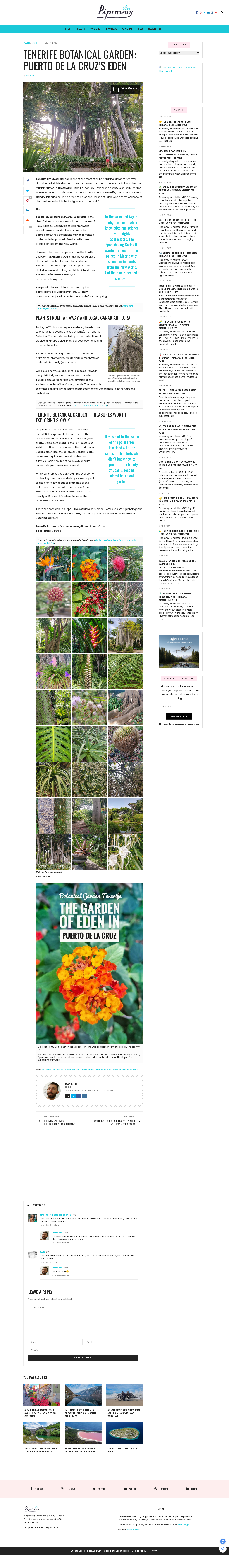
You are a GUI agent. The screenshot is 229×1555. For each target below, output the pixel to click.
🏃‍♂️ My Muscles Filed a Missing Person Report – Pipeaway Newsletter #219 (175, 596)
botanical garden (51, 1069)
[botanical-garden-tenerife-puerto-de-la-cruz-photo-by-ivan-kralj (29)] (125, 852)
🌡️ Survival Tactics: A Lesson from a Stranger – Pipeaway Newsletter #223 (179, 357)
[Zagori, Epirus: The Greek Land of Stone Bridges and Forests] (41, 1433)
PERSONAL (127, 28)
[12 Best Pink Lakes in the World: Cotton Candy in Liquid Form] (83, 1433)
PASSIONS (95, 28)
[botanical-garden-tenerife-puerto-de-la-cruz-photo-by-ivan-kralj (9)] (125, 635)
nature (107, 1069)
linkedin (194, 1489)
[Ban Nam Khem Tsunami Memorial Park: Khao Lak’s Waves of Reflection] (124, 1395)
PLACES (81, 28)
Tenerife (134, 1069)
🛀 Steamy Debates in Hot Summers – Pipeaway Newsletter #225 (179, 254)
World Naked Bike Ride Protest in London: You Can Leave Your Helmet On (178, 465)
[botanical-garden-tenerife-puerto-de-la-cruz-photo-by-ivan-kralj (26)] (125, 816)
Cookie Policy (138, 1550)
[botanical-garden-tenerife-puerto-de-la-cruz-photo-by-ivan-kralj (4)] (53, 599)
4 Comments (38, 1205)
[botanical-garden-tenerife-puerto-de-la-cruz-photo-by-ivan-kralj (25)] (89, 816)
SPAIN (34, 43)
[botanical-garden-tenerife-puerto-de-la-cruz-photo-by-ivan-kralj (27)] (53, 852)
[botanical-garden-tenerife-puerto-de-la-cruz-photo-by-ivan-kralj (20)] (125, 744)
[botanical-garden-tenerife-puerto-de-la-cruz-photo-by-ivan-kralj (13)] (125, 672)
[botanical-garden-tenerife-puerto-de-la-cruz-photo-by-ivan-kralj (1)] (53, 563)
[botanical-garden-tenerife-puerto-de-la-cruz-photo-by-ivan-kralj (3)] (125, 563)
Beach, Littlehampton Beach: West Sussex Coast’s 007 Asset (177, 392)
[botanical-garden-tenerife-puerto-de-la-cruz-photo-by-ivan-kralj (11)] (53, 672)
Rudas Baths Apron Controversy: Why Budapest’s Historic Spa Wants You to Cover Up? (178, 289)
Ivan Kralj (30, 75)
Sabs (42, 1252)
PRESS (140, 28)
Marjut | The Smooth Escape (55, 1215)
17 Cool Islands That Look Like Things (122, 1450)
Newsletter (155, 28)
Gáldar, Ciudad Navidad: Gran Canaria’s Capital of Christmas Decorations (40, 1413)
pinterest (163, 1489)
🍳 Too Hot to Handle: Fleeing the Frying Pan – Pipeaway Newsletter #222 (177, 429)
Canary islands (95, 1069)
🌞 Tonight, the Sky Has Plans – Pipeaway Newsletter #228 (176, 123)
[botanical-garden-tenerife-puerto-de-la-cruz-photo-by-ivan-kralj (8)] (89, 635)
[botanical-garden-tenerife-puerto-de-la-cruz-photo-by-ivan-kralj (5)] (89, 599)
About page (183, 1524)
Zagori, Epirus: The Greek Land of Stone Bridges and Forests (41, 1450)
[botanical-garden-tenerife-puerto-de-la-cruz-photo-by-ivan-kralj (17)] (53, 744)
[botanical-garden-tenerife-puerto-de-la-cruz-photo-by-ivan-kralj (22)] (89, 780)
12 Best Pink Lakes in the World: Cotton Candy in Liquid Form (82, 1450)
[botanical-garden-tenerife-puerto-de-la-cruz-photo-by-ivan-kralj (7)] (53, 635)
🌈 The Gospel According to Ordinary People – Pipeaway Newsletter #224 (174, 324)
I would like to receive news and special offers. (180, 724)
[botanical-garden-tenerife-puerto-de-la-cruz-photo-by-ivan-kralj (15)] (89, 707)
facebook (39, 1489)
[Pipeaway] (114, 12)
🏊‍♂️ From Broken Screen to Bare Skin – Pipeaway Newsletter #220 (179, 532)
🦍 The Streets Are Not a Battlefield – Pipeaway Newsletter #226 (179, 221)
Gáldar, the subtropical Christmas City (89, 405)
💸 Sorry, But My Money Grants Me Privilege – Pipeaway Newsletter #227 (178, 190)
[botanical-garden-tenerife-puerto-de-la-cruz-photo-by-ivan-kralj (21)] (53, 780)
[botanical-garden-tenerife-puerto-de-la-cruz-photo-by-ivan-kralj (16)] (125, 707)
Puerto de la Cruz (120, 1069)
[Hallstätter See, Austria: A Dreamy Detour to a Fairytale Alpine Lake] (83, 1395)
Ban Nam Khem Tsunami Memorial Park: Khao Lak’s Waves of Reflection (123, 1413)
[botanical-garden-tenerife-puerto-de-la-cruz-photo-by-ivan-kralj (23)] (125, 780)
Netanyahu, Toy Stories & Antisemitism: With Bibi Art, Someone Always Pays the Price (178, 154)
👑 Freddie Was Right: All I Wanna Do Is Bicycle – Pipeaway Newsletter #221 (179, 501)
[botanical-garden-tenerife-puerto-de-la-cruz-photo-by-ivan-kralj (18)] (89, 744)
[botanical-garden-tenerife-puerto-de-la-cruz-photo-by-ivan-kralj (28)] (89, 852)
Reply (136, 1215)
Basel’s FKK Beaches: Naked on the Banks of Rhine (177, 562)
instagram (70, 1489)
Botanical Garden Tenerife (74, 1069)
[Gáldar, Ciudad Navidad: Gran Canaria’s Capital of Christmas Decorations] (41, 1395)
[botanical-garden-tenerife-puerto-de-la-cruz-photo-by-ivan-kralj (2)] (89, 563)
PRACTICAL (111, 28)
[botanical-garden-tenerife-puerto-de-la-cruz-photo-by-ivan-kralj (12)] (89, 672)
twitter (101, 1489)
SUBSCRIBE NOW (179, 716)
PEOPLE (68, 28)
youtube (132, 1489)
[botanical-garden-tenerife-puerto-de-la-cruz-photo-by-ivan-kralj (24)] (53, 816)
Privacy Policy (133, 1529)
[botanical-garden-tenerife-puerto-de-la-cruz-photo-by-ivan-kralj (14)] (53, 707)
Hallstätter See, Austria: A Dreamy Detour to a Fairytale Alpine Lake (80, 1413)
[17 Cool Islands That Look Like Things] (124, 1433)
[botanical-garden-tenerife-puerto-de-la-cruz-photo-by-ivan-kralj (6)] (125, 599)
